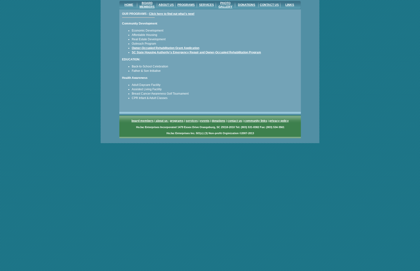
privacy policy (279, 121)
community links (255, 121)
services (192, 121)
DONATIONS (246, 5)
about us (161, 121)
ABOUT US (166, 5)
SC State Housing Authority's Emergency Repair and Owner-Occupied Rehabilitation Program (196, 52)
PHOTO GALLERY (225, 4)
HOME (128, 5)
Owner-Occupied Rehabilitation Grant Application (165, 48)
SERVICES (206, 5)
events (205, 121)
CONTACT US (269, 5)
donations (218, 121)
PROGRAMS (186, 5)
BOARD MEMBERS (147, 4)
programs (177, 121)
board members (142, 121)
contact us (235, 121)
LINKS (289, 5)
